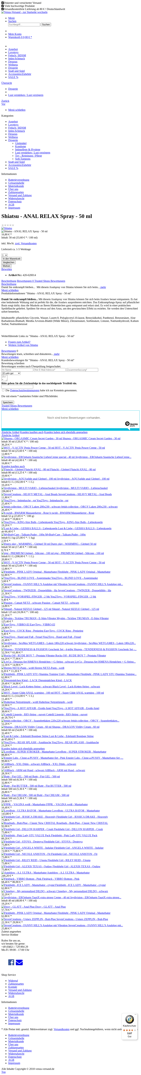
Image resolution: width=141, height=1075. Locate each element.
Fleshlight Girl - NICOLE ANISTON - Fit (74, 854)
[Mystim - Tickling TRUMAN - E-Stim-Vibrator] (29, 618)
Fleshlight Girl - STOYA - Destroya (63, 841)
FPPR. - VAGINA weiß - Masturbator (67, 804)
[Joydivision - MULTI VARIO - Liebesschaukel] (28, 488)
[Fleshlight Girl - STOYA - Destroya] (22, 841)
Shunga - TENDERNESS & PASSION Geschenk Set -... (105, 649)
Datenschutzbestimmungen (24, 390)
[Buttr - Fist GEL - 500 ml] (16, 776)
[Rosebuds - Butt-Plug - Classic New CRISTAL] (28, 823)
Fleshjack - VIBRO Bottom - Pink (60, 878)
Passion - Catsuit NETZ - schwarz (60, 602)
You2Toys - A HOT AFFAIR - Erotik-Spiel (75, 708)
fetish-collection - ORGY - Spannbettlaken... (95, 720)
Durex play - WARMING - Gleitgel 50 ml (73, 543)
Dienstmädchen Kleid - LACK (55, 680)
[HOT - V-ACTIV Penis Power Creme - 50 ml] (28, 447)
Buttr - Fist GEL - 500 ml (46, 776)
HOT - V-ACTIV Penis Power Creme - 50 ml (80, 447)
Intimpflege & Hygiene (27, 149)
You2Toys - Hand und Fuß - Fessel (62, 636)
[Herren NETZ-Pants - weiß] (18, 667)
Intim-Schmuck (16, 130)
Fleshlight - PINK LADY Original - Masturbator (84, 571)
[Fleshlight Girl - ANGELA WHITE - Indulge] (27, 847)
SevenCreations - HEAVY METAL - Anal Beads (85, 494)
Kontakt (12, 986)
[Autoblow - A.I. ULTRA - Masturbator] (24, 872)
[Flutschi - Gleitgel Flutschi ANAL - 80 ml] (25, 469)
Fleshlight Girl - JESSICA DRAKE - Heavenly (82, 816)
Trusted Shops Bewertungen (49, 280)
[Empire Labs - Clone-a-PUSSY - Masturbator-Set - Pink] (33, 757)
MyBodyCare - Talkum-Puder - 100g (65, 534)
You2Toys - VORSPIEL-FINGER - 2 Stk (73, 596)
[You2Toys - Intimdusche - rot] (18, 500)
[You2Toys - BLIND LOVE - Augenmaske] (26, 578)
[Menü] (135, 1015)
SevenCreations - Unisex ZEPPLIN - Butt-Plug (82, 919)
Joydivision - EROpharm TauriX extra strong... (95, 897)
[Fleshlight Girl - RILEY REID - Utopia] (24, 860)
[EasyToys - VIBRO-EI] (15, 624)
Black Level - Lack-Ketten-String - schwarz (76, 686)
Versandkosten (61, 1029)
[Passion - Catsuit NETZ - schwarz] (21, 602)
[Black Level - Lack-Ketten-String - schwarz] (26, 686)
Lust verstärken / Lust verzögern (32, 152)
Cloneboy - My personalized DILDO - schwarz (82, 891)
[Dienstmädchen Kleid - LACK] (19, 680)
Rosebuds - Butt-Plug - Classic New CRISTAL (82, 823)
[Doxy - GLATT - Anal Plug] (18, 906)
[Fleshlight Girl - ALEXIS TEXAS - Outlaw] (27, 866)
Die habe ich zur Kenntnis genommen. (41, 390)
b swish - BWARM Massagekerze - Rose (72, 512)
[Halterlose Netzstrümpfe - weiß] (20, 702)
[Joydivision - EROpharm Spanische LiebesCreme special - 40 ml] (38, 457)
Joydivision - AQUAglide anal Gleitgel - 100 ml (83, 478)
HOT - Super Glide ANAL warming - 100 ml (79, 692)
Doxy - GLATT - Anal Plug (50, 906)
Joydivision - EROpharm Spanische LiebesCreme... (103, 457)
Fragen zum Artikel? (19, 341)
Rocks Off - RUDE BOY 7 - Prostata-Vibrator (80, 655)
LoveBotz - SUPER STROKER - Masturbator (81, 751)
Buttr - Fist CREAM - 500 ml (53, 795)
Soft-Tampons (22, 158)
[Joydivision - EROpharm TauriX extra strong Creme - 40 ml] (35, 897)
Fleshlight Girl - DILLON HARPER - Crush (78, 829)
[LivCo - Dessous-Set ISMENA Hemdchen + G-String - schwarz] (38, 661)
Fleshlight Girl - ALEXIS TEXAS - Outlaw (76, 866)
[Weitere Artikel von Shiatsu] (6, 228)
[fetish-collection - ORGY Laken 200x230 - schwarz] (31, 506)
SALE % (13, 168)
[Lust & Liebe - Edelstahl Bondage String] (25, 736)
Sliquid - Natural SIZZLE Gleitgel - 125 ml (75, 609)
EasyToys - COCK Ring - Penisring (63, 630)
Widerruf (13, 980)
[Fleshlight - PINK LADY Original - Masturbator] (29, 571)
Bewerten (6, 269)
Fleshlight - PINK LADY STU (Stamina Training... (108, 674)
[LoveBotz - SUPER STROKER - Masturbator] (28, 751)
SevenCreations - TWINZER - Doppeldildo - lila (84, 590)
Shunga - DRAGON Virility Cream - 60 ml (75, 726)
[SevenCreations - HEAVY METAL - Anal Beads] (29, 494)
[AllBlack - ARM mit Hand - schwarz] (23, 770)
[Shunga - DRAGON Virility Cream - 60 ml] (26, 726)
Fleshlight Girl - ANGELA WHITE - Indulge (79, 847)
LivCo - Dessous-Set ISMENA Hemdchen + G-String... (105, 661)
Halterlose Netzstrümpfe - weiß (56, 702)
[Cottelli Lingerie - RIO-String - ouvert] (23, 714)
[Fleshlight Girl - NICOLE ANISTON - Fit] (26, 854)
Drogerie (13, 140)
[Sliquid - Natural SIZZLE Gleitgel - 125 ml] (26, 609)
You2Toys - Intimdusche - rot (52, 500)
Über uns (13, 189)
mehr (103, 287)
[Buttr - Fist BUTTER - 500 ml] (19, 785)
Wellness (13, 137)
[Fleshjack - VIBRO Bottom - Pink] (21, 878)
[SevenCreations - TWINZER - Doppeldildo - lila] (29, 590)
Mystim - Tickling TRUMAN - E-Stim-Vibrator (83, 618)
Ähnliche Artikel (10, 432)
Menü (11, 18)
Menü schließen (16, 109)
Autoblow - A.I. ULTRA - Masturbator (68, 872)
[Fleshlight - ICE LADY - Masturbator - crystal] (28, 885)
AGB (11, 204)
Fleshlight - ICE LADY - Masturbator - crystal (80, 885)
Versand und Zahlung (20, 195)
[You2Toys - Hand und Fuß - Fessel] (22, 636)
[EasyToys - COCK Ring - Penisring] (22, 630)
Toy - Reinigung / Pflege (28, 155)
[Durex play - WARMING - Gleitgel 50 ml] (26, 543)
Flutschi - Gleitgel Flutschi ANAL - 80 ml (73, 469)
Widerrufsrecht (16, 198)
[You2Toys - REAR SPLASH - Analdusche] (26, 742)
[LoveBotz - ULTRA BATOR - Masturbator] (26, 810)
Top (3, 1072)
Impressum (14, 207)
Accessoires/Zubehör (19, 165)
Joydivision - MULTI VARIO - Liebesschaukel (82, 488)
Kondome (20, 146)
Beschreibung (8, 280)
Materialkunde (16, 186)
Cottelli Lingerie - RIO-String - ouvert (66, 714)
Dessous (12, 134)
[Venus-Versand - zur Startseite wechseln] (24, 12)
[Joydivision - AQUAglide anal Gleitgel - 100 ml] (29, 478)
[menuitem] (74, 18)
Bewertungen (25, 280)
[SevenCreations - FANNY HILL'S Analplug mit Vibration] (34, 584)
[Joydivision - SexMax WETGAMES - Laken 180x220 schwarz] (37, 643)
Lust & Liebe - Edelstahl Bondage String (71, 736)
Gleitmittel (20, 143)
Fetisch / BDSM (17, 127)
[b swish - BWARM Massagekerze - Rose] (25, 512)
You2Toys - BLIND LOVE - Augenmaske (74, 578)
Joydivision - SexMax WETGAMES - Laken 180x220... (105, 643)
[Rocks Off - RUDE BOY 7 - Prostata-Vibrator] (28, 655)
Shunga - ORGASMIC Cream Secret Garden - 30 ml (91, 438)
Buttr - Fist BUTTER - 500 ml (54, 785)
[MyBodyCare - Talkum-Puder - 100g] (23, 534)
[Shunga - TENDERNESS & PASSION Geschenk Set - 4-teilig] (37, 649)
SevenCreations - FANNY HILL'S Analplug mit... (95, 584)
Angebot (13, 121)
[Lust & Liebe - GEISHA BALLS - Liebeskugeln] (29, 528)
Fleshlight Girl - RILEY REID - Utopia (69, 860)
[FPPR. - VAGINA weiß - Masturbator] (23, 804)
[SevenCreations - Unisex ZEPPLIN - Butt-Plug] (28, 919)
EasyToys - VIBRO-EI (42, 624)
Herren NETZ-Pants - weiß (49, 667)
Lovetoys (13, 124)
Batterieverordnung (18, 179)
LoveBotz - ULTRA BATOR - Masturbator (76, 810)
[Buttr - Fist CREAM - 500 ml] (19, 795)
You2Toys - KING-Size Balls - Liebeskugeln (78, 522)
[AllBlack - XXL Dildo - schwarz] (20, 764)
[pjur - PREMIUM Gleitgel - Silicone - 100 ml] (27, 553)
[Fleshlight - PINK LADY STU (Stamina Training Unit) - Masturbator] (40, 674)
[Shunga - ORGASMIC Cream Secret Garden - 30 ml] (32, 438)
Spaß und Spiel (16, 161)
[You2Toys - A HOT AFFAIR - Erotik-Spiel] (26, 708)
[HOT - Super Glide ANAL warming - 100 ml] (27, 692)
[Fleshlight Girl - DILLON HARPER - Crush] (27, 829)
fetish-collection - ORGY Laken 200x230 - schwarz (89, 506)
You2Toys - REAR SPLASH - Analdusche (75, 742)
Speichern (8, 402)
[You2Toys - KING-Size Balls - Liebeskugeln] (27, 522)
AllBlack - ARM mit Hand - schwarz (65, 770)
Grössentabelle (16, 182)
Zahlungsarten (16, 192)
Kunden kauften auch (32, 432)
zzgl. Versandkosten (26, 243)
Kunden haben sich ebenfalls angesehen (66, 432)
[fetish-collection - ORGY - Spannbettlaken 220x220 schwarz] (36, 720)
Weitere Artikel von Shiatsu (23, 345)
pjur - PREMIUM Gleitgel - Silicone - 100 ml (79, 553)
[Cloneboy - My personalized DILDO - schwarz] (28, 891)
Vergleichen (8, 262)
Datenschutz (15, 201)
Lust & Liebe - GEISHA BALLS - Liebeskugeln (84, 528)
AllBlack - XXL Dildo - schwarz (58, 764)
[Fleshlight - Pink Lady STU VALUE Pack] (26, 835)
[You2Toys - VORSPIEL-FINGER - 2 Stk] (25, 596)
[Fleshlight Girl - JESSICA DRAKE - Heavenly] (28, 816)
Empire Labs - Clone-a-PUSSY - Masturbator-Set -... (94, 757)
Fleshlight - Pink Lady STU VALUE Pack (74, 835)
